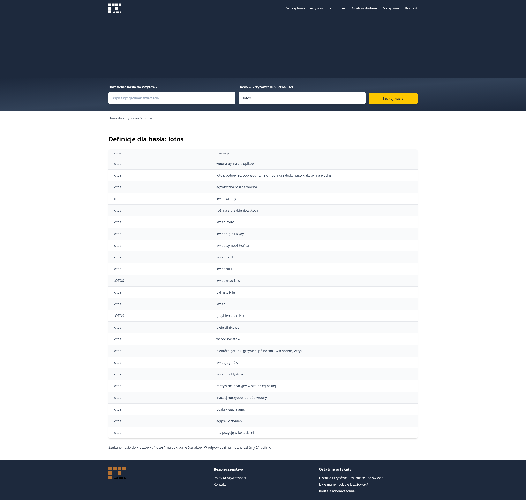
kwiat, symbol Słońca (232, 245)
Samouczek (337, 8)
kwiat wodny (226, 198)
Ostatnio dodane (364, 8)
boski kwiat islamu (230, 409)
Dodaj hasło (391, 8)
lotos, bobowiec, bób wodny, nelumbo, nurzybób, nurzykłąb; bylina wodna (274, 175)
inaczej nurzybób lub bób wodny (241, 397)
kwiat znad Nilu (228, 280)
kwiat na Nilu (226, 257)
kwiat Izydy (225, 222)
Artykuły (316, 8)
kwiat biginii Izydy (230, 234)
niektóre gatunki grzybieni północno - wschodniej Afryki (259, 351)
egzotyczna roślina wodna (236, 187)
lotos (117, 163)
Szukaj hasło (393, 98)
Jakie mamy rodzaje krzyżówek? (343, 484)
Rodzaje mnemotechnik (337, 491)
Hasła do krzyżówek (124, 118)
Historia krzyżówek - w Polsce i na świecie (351, 478)
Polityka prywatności (230, 478)
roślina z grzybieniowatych (237, 210)
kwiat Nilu (224, 269)
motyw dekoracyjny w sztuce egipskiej (246, 386)
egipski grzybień (229, 421)
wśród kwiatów (228, 339)
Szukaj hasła (295, 8)
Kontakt (411, 8)
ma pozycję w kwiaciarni (235, 432)
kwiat (220, 304)
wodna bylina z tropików (235, 163)
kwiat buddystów (229, 374)
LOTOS (118, 280)
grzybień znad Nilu (230, 315)
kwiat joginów (227, 362)
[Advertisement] (263, 47)
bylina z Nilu (225, 292)
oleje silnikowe (227, 327)
